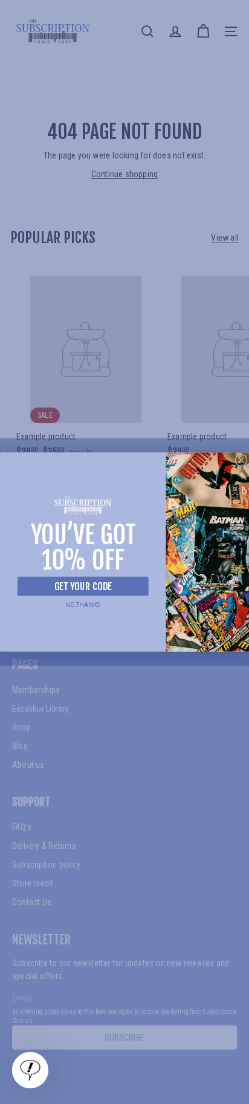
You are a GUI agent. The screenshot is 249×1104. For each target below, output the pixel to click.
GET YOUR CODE (82, 586)
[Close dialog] (241, 460)
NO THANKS (82, 604)
